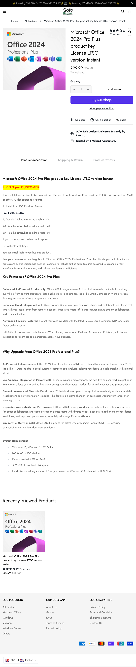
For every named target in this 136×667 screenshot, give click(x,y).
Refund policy (54, 628)
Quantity (75, 81)
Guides (50, 612)
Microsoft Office (12, 612)
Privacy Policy (97, 607)
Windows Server (12, 628)
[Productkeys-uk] (68, 11)
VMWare (7, 623)
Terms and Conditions (101, 612)
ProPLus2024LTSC (14, 213)
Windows (8, 618)
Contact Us (96, 623)
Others (6, 633)
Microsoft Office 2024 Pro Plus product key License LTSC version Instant (22, 560)
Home (14, 21)
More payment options (102, 108)
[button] (117, 30)
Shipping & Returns (100, 618)
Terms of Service (55, 623)
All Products (31, 21)
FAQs (49, 618)
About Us (51, 607)
